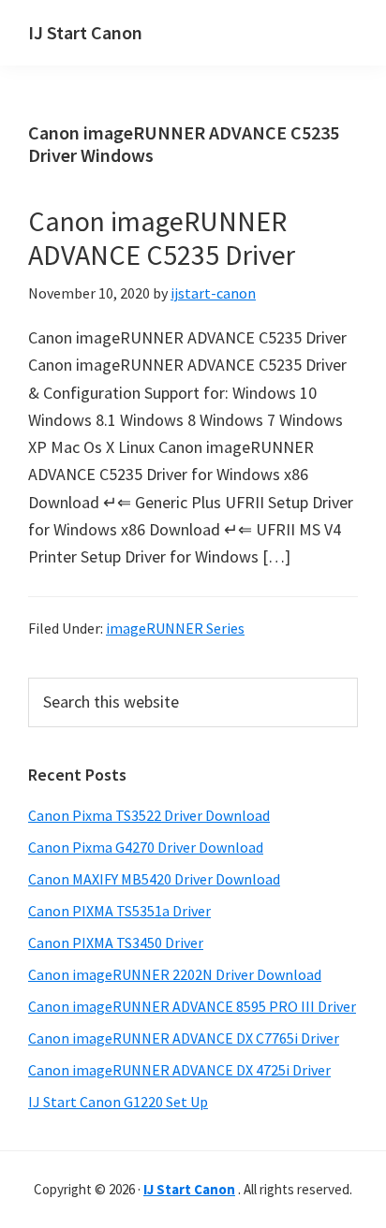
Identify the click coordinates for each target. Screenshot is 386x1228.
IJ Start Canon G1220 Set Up (118, 1101)
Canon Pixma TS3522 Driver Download (149, 815)
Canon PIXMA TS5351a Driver (119, 910)
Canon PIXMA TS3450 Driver (115, 942)
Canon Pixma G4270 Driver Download (145, 847)
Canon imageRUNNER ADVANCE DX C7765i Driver (183, 1038)
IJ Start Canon (85, 32)
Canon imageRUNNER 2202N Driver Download (174, 974)
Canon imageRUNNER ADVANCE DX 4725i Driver (179, 1069)
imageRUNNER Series (175, 628)
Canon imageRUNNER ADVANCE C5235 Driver (161, 237)
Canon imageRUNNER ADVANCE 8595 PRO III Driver (192, 1006)
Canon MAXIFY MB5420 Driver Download (154, 879)
